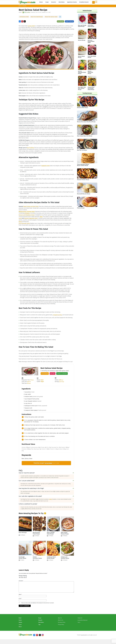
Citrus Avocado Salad (24, 223)
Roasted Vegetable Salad (31, 218)
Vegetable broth (45, 165)
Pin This (52, 373)
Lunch (20, 624)
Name (20, 594)
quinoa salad (31, 25)
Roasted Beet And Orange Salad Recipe (91, 88)
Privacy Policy (61, 624)
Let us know (48, 463)
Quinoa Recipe (81, 40)
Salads (24, 5)
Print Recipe (61, 21)
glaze (41, 216)
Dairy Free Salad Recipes (37, 16)
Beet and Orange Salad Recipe (82, 26)
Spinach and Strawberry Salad (26, 215)
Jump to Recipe (69, 21)
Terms (79, 622)
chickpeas (27, 213)
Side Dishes (62, 2)
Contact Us (80, 617)
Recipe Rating (23, 575)
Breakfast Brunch (83, 2)
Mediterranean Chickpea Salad (27, 211)
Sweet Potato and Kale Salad (31, 206)
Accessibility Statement (83, 620)
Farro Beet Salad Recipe (92, 57)
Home (20, 5)
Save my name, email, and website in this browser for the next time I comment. (37, 602)
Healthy (20, 622)
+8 (60, 16)
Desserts (53, 2)
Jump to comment (62, 373)
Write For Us (60, 620)
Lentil (20, 218)
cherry (50, 499)
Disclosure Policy (61, 622)
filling (20, 221)
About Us (60, 617)
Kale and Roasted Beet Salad (91, 41)
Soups (47, 2)
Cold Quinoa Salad (24, 16)
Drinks (20, 620)
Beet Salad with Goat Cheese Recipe (82, 88)
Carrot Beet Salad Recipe (91, 26)
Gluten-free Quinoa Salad (51, 16)
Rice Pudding (30, 147)
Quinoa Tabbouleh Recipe (90, 72)
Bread (20, 617)
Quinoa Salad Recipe (81, 57)
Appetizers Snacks (72, 2)
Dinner (41, 2)
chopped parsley (57, 314)
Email (20, 598)
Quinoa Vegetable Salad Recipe (82, 72)
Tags (39, 624)
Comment (21, 580)
